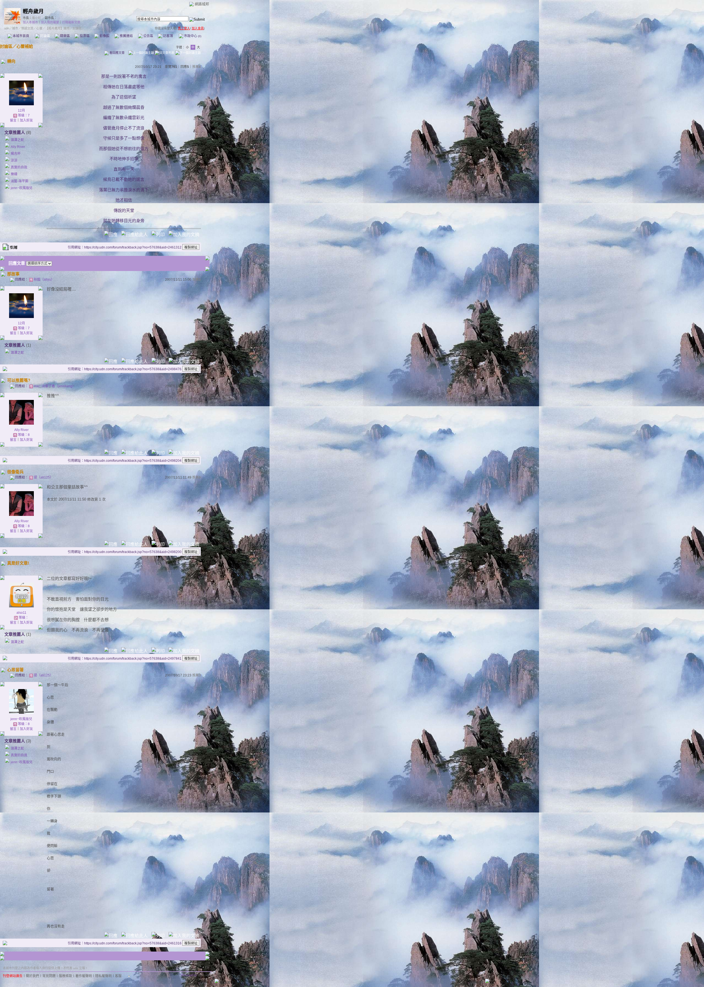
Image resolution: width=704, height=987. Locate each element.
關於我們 (32, 976)
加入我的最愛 (50, 22)
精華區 (64, 36)
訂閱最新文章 (71, 22)
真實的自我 (19, 167)
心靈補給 (24, 46)
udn (6, 28)
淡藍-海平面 (19, 181)
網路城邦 (202, 4)
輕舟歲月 (33, 11)
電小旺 (36, 18)
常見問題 (49, 976)
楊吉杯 (16, 154)
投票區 (84, 36)
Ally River (18, 147)
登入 (454, 983)
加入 (464, 983)
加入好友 (26, 120)
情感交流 (27, 28)
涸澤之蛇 (17, 140)
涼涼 (14, 160)
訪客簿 (167, 36)
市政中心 (192, 36)
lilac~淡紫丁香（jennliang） (55, 386)
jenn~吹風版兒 (21, 188)
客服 (118, 976)
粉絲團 (225, 983)
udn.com (203, 975)
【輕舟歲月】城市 (57, 28)
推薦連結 (126, 36)
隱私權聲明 (103, 976)
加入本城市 (30, 22)
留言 (13, 120)
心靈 (39, 28)
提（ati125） (43, 477)
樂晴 (14, 174)
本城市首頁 (20, 36)
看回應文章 (117, 52)
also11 (21, 613)
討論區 (44, 36)
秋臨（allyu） (44, 279)
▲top (205, 967)
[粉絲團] (217, 981)
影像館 (104, 36)
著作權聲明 (83, 976)
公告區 (147, 36)
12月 (21, 110)
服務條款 (65, 976)
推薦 (196, 67)
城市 (15, 28)
